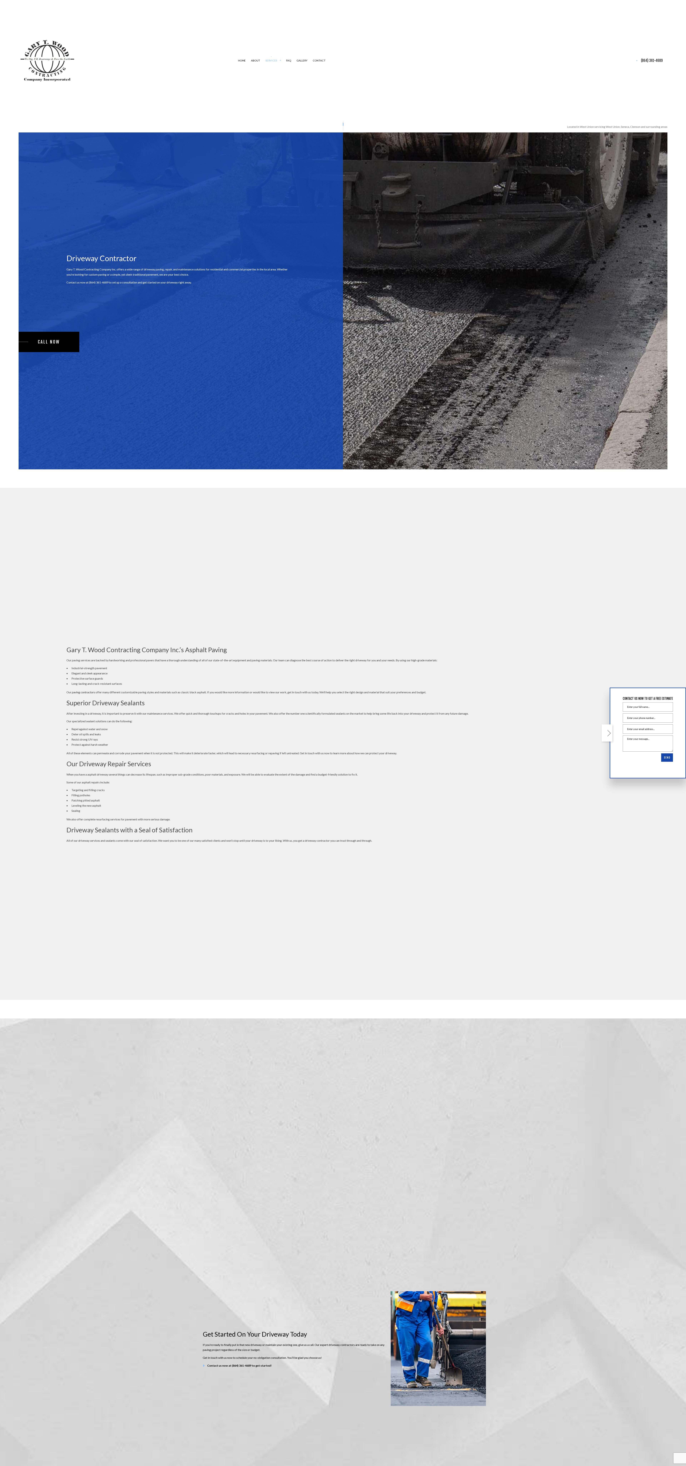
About (255, 60)
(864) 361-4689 (652, 60)
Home (242, 60)
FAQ (288, 60)
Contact (319, 60)
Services (271, 60)
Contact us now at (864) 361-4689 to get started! (239, 1365)
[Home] (47, 60)
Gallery (302, 60)
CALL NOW (49, 342)
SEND (667, 757)
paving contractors (83, 692)
